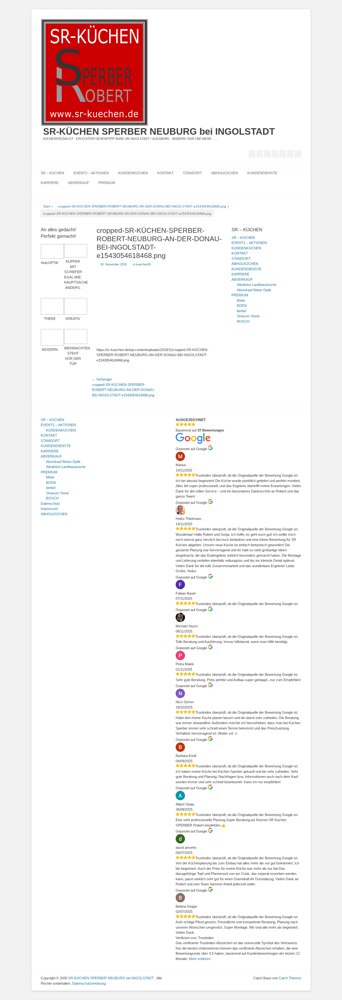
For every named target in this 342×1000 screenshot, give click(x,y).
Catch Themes (290, 978)
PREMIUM (106, 183)
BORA (242, 306)
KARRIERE (50, 183)
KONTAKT (165, 173)
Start (48, 206)
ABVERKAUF (78, 183)
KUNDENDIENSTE (262, 173)
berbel (241, 311)
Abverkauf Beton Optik (254, 290)
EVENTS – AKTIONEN (91, 173)
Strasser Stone (248, 316)
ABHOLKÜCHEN (224, 173)
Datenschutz (50, 503)
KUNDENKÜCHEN (133, 173)
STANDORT (192, 173)
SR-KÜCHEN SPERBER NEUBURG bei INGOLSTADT (159, 131)
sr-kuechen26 (142, 264)
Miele (241, 300)
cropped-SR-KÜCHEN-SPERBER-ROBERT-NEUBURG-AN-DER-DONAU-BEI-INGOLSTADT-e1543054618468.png (143, 206)
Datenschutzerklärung (89, 983)
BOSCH (243, 321)
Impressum (49, 509)
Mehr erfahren (199, 959)
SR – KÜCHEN (52, 173)
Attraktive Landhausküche (256, 285)
